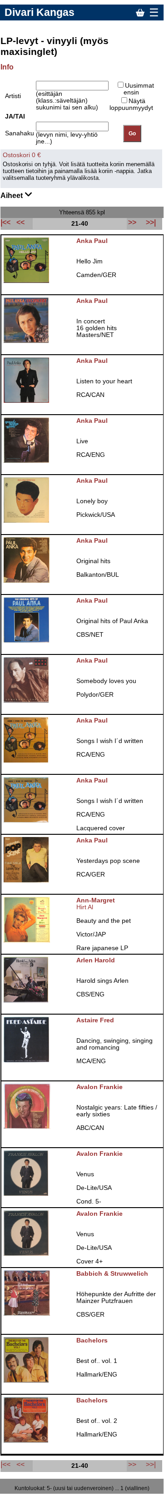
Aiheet (12, 195)
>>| (151, 1464)
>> (132, 1464)
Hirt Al (84, 907)
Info (7, 67)
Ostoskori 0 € (22, 155)
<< (20, 1464)
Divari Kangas (40, 12)
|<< (5, 1464)
